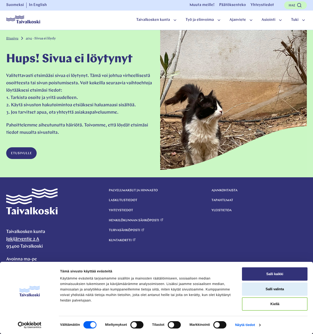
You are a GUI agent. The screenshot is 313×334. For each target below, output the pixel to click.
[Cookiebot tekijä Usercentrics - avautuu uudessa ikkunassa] (30, 325)
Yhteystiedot (262, 5)
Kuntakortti (120, 240)
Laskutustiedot (123, 200)
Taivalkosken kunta (153, 20)
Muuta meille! (201, 5)
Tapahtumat (222, 200)
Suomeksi (15, 5)
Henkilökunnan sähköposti (134, 220)
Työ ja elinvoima (200, 20)
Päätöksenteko (232, 5)
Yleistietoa (221, 210)
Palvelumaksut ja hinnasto (133, 190)
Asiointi (268, 20)
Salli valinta (275, 289)
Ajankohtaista (224, 190)
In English (38, 5)
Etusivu (12, 38)
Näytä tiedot (245, 325)
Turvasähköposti (124, 230)
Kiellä (274, 304)
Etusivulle (21, 153)
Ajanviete (237, 20)
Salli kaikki (274, 274)
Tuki (295, 20)
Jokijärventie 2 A (22, 239)
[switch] (136, 325)
